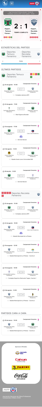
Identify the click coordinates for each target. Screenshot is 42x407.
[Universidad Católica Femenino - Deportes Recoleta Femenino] (21, 274)
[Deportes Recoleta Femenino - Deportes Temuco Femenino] (21, 325)
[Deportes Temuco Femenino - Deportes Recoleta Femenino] (21, 90)
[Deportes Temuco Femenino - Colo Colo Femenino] (21, 133)
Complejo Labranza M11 (14, 14)
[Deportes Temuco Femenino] (8, 27)
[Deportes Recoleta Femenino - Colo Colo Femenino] (21, 229)
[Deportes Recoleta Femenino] (34, 27)
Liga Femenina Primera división (18, 12)
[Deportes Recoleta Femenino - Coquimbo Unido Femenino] (21, 297)
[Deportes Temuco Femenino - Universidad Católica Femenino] (21, 178)
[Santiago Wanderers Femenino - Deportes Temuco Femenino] (21, 111)
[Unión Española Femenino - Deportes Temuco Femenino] (21, 155)
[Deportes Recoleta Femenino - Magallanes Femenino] (21, 252)
